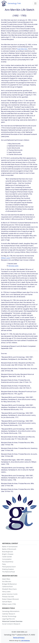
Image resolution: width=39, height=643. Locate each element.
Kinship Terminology (9, 616)
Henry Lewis (6, 592)
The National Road (8, 572)
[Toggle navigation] (35, 3)
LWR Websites (25, 640)
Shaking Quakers (8, 569)
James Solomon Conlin (10, 594)
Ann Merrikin (6, 581)
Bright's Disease (7, 554)
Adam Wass (6, 579)
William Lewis (5, 258)
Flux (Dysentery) (7, 562)
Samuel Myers (7, 602)
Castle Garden (7, 557)
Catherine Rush (7, 587)
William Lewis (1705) (9, 604)
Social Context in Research (11, 624)
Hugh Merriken (22, 49)
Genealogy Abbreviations (10, 611)
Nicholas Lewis (13, 266)
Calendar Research (8, 614)
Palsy (4, 564)
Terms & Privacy (18, 638)
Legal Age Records (8, 619)
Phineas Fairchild (8, 597)
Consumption (7, 559)
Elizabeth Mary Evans (9, 589)
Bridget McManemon (9, 584)
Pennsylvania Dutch (9, 567)
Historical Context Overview (12, 621)
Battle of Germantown (10, 547)
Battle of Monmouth (9, 549)
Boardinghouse (7, 552)
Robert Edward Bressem (10, 599)
